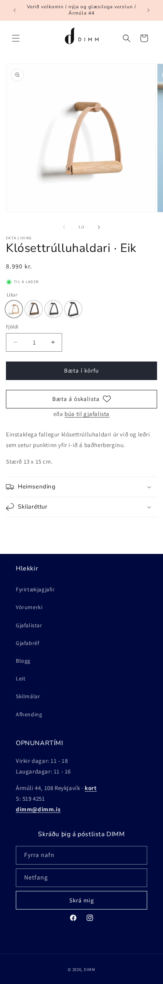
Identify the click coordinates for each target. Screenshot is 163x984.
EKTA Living (19, 238)
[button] (16, 38)
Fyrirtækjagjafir (35, 589)
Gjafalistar (29, 625)
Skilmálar (28, 696)
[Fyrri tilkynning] (14, 10)
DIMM (89, 969)
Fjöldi (12, 326)
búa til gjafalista (87, 413)
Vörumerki (29, 607)
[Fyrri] (64, 227)
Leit (20, 678)
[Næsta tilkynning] (148, 10)
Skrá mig (81, 900)
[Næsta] (99, 227)
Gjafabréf (27, 643)
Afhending (29, 714)
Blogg (23, 660)
